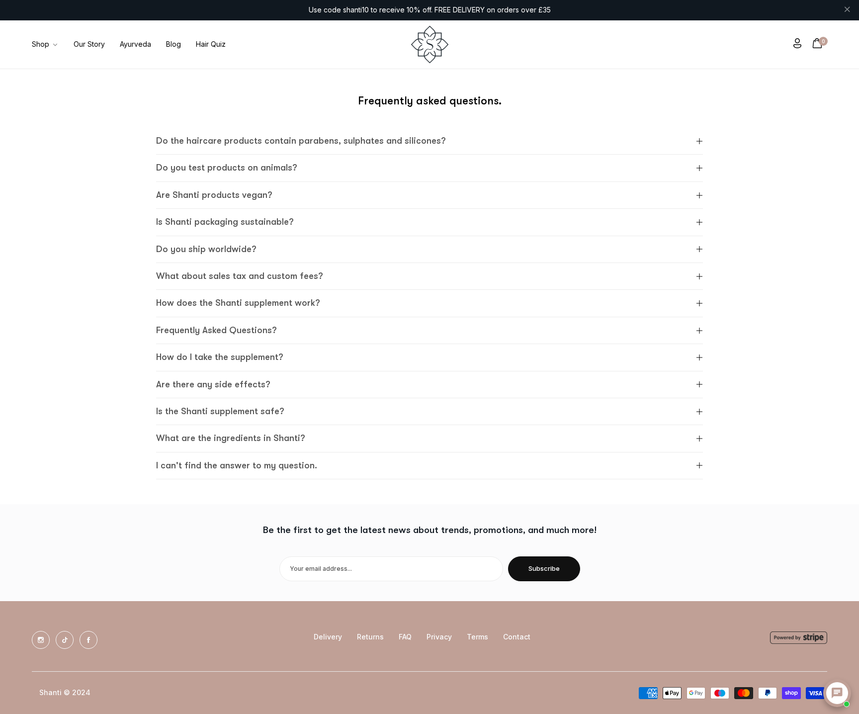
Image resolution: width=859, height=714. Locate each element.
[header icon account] (797, 44)
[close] (847, 10)
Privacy (439, 636)
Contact (516, 636)
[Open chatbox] (837, 693)
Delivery (328, 636)
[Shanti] (429, 44)
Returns (370, 636)
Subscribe (544, 568)
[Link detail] (41, 640)
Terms (477, 636)
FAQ (405, 636)
